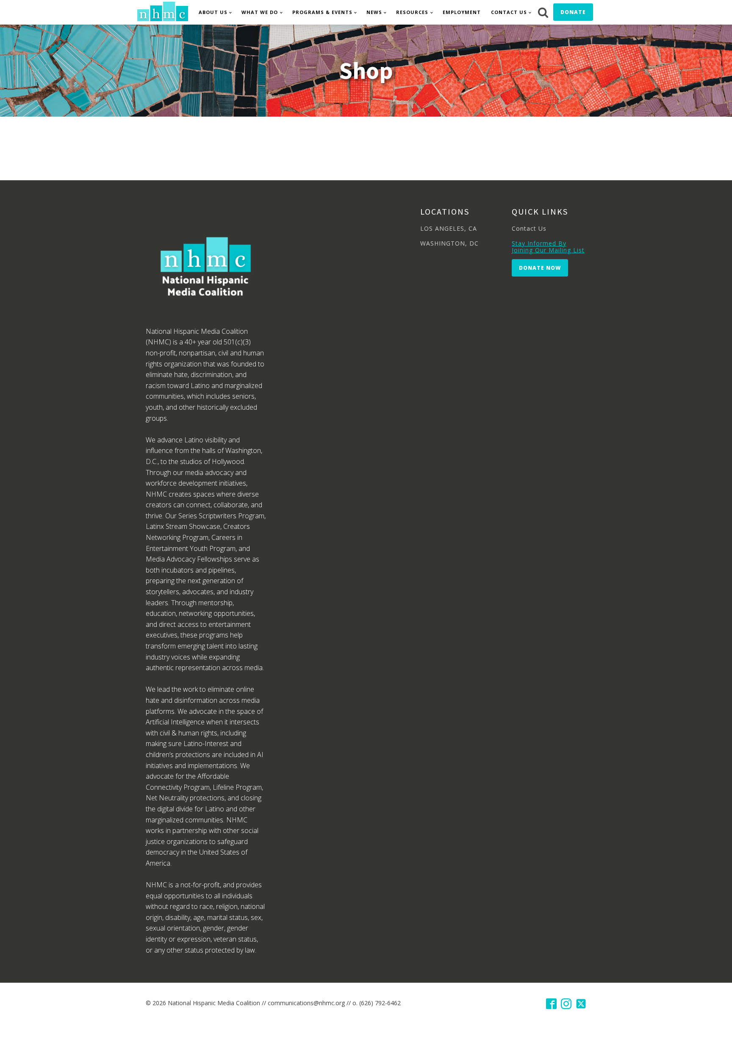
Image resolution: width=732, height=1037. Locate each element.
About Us (213, 12)
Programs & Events (322, 12)
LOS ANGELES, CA (448, 228)
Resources (412, 12)
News (374, 12)
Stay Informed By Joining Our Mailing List (548, 246)
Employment (462, 12)
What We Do (259, 12)
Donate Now (540, 267)
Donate (573, 12)
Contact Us (509, 12)
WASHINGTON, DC (449, 243)
